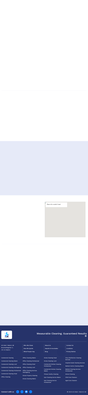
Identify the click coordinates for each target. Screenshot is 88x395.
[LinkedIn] (21, 391)
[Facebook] (17, 391)
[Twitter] (26, 391)
